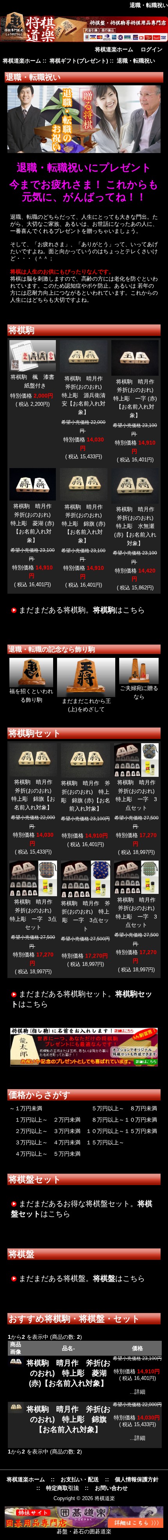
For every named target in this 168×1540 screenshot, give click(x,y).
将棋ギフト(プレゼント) (79, 61)
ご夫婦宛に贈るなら (139, 692)
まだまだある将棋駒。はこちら (82, 610)
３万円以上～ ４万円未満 (44, 1142)
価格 (137, 1348)
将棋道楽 (105, 1498)
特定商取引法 (62, 1488)
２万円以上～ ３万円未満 (44, 1131)
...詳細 (137, 1392)
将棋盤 (21, 1254)
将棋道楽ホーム (114, 49)
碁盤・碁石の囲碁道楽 (84, 1531)
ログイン (152, 49)
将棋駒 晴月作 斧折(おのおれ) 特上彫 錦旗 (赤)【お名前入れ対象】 (85, 524)
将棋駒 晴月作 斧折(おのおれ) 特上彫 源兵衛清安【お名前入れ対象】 (85, 395)
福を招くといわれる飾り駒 (31, 695)
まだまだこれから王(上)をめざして (86, 705)
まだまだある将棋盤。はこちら (82, 1278)
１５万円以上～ (105, 1142)
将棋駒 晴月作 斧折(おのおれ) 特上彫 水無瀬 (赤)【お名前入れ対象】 (137, 526)
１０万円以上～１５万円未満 (121, 1131)
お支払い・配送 (80, 1479)
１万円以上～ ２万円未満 (44, 1120)
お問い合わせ (111, 1488)
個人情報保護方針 (137, 1479)
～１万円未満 (25, 1108)
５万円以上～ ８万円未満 (121, 1108)
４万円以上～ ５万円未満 (44, 1154)
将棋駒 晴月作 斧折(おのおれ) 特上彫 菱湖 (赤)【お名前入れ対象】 (34, 523)
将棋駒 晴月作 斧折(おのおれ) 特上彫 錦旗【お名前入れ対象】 (69, 1419)
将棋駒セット (35, 733)
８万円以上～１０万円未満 (121, 1120)
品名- (68, 1348)
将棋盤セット (35, 1179)
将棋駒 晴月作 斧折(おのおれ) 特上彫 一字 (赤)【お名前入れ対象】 (136, 398)
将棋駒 (21, 330)
